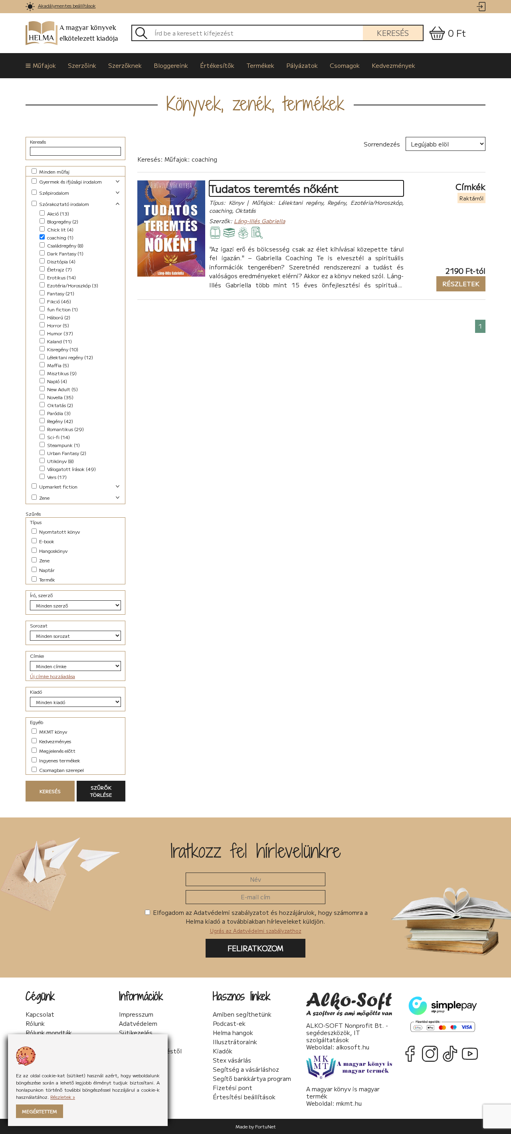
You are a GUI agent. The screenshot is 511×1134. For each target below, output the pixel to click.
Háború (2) (58, 317)
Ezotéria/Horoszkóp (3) (72, 285)
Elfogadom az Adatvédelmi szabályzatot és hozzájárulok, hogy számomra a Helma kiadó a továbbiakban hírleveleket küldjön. (259, 921)
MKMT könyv (52, 731)
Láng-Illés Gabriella (259, 221)
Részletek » (62, 1096)
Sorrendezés (382, 144)
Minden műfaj (53, 171)
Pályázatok (302, 65)
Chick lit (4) (59, 229)
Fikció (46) (58, 301)
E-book (46, 541)
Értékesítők (217, 65)
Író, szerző (41, 595)
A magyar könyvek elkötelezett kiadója (88, 33)
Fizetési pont (232, 1087)
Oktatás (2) (59, 405)
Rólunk (35, 1023)
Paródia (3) (58, 413)
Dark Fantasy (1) (64, 253)
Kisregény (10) (62, 349)
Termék (46, 579)
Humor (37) (59, 333)
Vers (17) (56, 476)
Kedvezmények (393, 65)
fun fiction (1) (62, 309)
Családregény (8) (64, 245)
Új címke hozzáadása (52, 676)
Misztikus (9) (61, 373)
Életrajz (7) (59, 269)
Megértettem (39, 1111)
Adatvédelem (138, 1023)
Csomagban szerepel (61, 769)
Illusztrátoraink (235, 1041)
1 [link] (480, 326)
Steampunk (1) (63, 444)
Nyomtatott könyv (59, 531)
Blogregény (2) (62, 221)
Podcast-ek (229, 1023)
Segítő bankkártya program (252, 1078)
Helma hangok (233, 1032)
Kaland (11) (59, 341)
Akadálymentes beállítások (67, 5)
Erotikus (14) (61, 277)
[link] (30, 6)
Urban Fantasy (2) (66, 452)
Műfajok (44, 65)
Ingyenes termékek (59, 760)
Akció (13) (57, 213)
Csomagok (345, 65)
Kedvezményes (54, 741)
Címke (37, 655)
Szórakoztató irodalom (63, 203)
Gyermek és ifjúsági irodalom (70, 181)
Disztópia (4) (60, 261)
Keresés (393, 33)
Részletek (457, 283)
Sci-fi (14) (58, 436)
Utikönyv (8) (60, 460)
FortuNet (265, 1126)
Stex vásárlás (232, 1060)
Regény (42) (59, 421)
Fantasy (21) (60, 293)
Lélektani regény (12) (69, 357)
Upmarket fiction (57, 486)
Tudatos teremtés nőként (274, 188)
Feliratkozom (255, 948)
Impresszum (136, 1014)
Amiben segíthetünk (242, 1014)
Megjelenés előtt (56, 750)
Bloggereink (171, 65)
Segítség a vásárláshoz (246, 1069)
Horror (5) (57, 325)
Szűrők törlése (101, 791)
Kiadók (222, 1051)
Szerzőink (82, 65)
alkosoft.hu (352, 1047)
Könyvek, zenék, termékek (255, 103)
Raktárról (471, 198)
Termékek (260, 65)
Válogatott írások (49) (71, 468)
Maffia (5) (57, 365)
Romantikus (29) (65, 428)
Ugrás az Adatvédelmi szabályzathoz (255, 930)
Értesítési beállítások (244, 1096)
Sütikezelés (136, 1032)
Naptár (46, 569)
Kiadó (36, 691)
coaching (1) (59, 237)
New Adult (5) (62, 389)
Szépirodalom (53, 192)
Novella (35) (59, 397)
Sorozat (39, 625)
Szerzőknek (125, 65)
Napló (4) (56, 381)
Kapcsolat (40, 1014)
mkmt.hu (349, 1103)
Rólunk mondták (49, 1032)
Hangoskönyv (52, 550)
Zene (44, 497)
